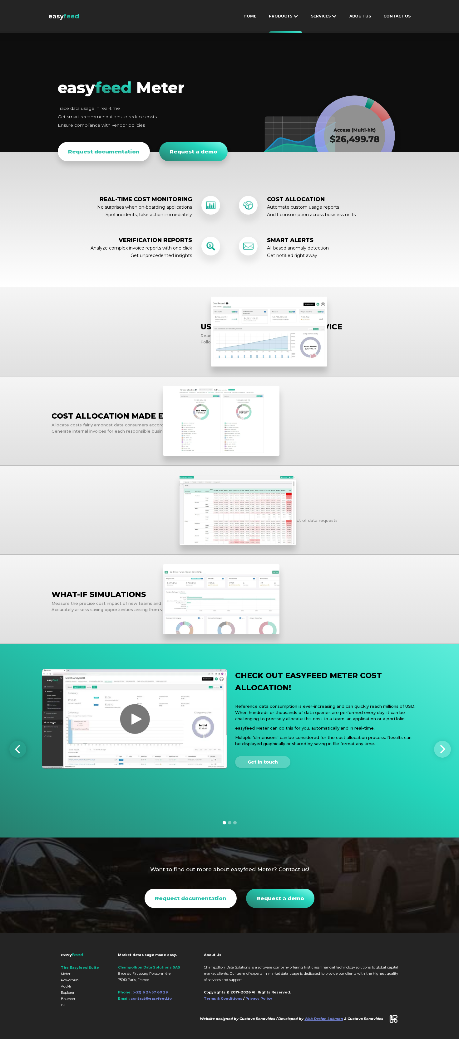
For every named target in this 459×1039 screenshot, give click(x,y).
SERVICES (325, 32)
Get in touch (263, 762)
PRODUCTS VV (285, 32)
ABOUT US (360, 16)
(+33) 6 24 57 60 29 (150, 992)
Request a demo (193, 151)
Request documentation (104, 151)
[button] (21, 749)
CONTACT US (397, 16)
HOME (250, 16)
